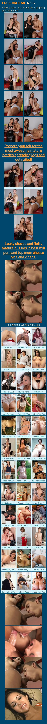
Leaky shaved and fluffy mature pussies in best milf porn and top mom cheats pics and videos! (23, 250)
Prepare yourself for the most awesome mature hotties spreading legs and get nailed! (23, 152)
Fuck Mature (18, 3)
